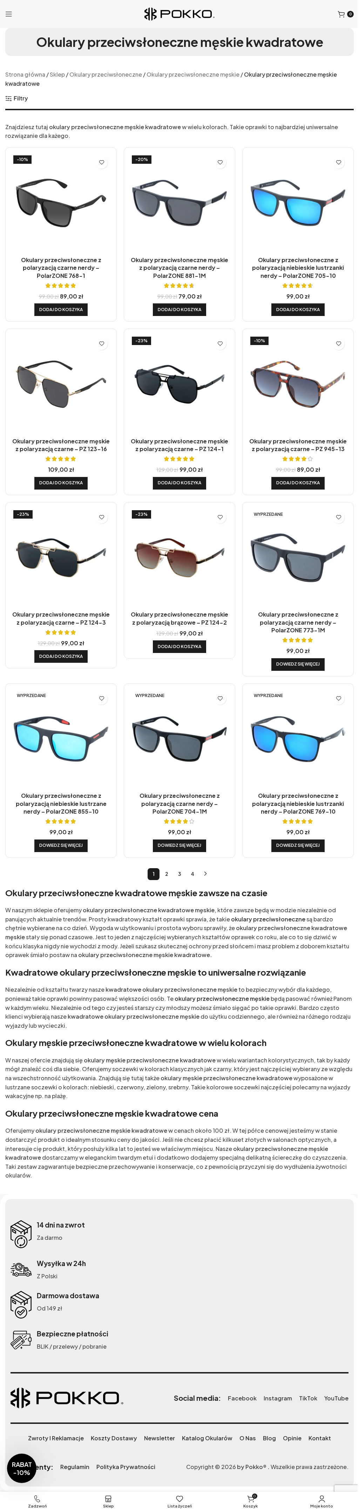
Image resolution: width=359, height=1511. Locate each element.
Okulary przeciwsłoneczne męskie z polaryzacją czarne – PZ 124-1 (179, 444)
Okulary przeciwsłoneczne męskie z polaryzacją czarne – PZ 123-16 (61, 444)
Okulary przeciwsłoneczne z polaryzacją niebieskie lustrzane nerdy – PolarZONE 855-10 (61, 803)
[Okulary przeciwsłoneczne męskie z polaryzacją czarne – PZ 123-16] (61, 384)
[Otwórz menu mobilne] (9, 14)
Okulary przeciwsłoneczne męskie (193, 74)
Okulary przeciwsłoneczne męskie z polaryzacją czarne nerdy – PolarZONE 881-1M (179, 267)
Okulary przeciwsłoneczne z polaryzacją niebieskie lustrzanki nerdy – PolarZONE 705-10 (298, 267)
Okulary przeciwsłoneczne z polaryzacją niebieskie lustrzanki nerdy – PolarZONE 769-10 (298, 803)
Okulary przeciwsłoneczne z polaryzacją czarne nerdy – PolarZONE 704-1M (180, 803)
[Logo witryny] (179, 13)
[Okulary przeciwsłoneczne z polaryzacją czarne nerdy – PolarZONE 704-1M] (179, 739)
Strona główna (25, 74)
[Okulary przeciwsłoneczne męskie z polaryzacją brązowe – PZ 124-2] (179, 558)
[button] (61, 309)
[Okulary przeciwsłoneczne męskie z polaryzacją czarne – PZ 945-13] (298, 384)
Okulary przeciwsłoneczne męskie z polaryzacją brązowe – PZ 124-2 (179, 618)
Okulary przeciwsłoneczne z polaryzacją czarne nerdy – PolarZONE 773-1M (298, 622)
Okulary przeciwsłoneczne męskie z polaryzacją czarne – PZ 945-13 (298, 444)
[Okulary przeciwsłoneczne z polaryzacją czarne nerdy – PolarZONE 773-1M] (298, 558)
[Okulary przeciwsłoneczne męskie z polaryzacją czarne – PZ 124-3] (61, 558)
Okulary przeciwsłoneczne (105, 74)
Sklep (57, 74)
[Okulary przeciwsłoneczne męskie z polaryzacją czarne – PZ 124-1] (179, 384)
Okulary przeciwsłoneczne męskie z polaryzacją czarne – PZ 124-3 (61, 618)
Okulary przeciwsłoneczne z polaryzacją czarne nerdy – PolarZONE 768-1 (61, 267)
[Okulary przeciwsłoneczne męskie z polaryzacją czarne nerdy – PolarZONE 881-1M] (179, 203)
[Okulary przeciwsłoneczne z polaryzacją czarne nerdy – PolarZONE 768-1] (61, 203)
